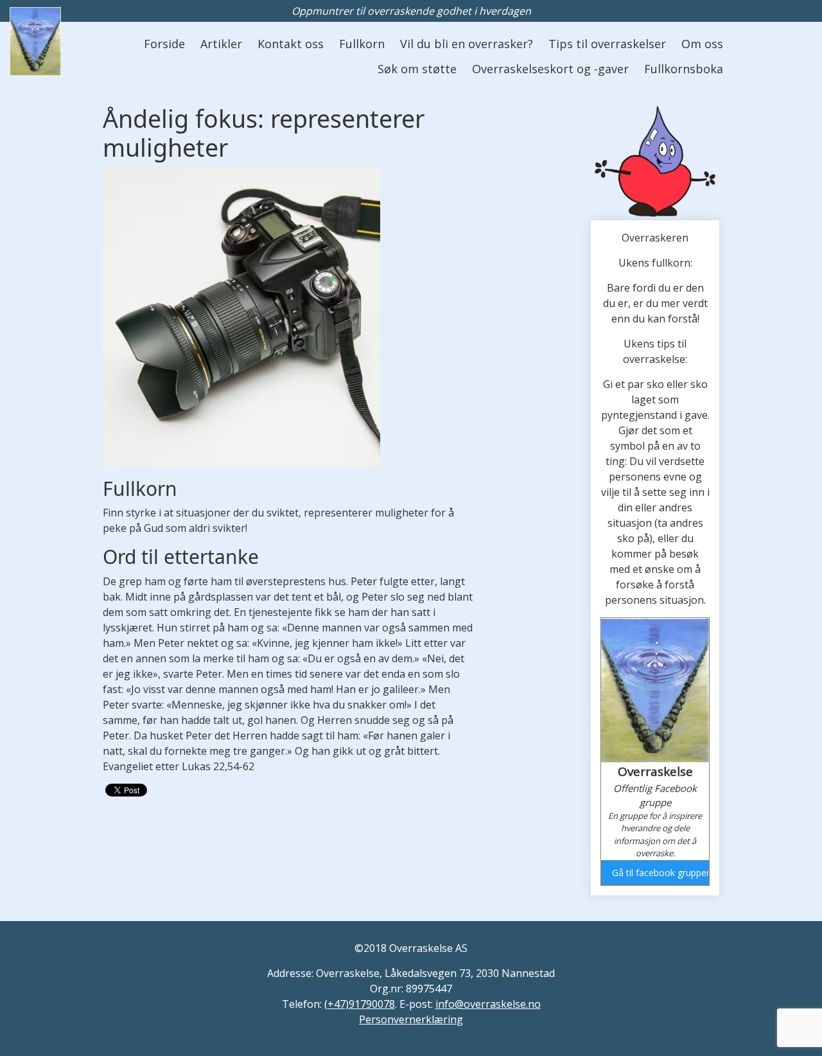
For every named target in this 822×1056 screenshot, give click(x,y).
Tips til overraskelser (607, 43)
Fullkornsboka (683, 68)
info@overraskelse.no (488, 1004)
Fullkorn (362, 43)
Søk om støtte (417, 68)
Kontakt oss (291, 43)
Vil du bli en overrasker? (466, 43)
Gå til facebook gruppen (660, 873)
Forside (164, 43)
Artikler (221, 43)
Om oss (702, 43)
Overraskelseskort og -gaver (550, 68)
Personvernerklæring (411, 1019)
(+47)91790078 (359, 1004)
